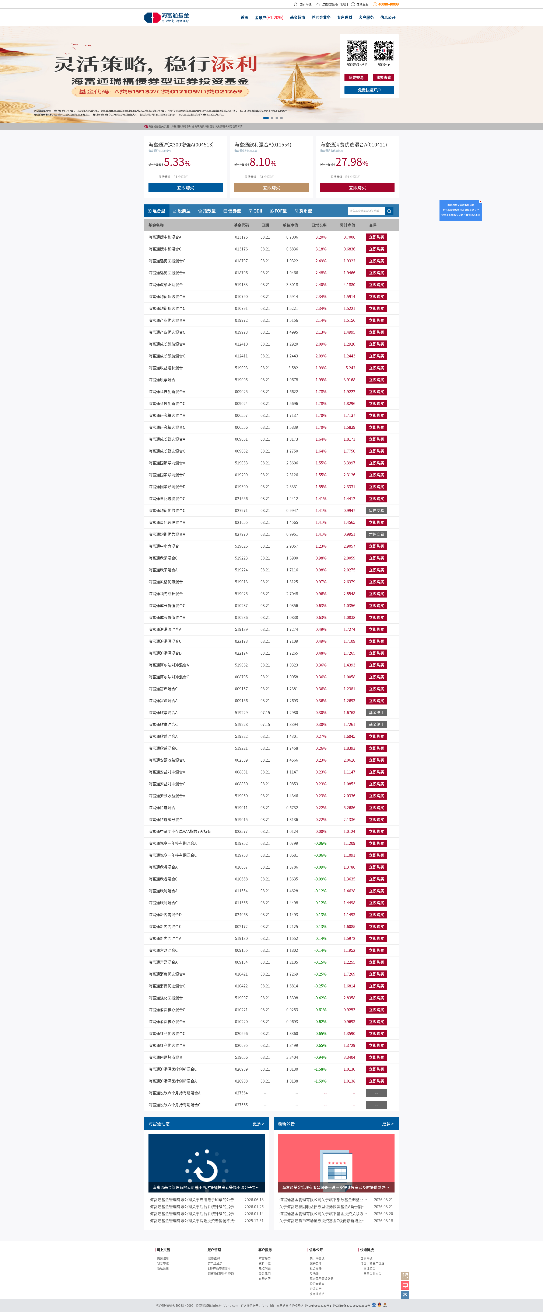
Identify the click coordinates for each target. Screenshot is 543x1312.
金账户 (269, 17)
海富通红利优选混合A (166, 1045)
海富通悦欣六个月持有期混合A (174, 1093)
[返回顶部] (405, 1295)
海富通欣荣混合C (163, 558)
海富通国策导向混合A (166, 463)
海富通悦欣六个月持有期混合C (174, 1105)
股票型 (184, 211)
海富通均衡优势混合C (166, 510)
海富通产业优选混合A (166, 320)
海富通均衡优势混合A (166, 534)
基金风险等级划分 (321, 1278)
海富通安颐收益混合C (166, 760)
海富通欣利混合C (163, 903)
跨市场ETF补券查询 (221, 1273)
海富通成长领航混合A (166, 344)
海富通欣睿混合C (163, 879)
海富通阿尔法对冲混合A (168, 665)
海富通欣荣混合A (163, 570)
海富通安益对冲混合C (166, 784)
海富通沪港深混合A (164, 629)
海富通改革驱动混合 (165, 285)
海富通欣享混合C (163, 724)
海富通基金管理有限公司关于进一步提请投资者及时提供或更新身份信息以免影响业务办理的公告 (336, 1187)
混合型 (159, 211)
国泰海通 (306, 4)
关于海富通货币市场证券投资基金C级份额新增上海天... (323, 1221)
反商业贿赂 (317, 1293)
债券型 (234, 211)
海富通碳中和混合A (164, 237)
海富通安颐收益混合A (166, 796)
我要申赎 (163, 1263)
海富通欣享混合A (163, 712)
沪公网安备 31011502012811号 (351, 1305)
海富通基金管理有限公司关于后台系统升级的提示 (192, 1207)
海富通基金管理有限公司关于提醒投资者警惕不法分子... (194, 1221)
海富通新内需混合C (164, 926)
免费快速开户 (369, 90)
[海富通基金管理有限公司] (167, 18)
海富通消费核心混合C (166, 1010)
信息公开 (388, 17)
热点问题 (265, 1268)
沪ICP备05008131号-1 (318, 1305)
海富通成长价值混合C (166, 605)
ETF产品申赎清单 (219, 1268)
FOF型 (281, 211)
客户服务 (366, 17)
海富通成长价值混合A (166, 617)
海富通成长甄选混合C (166, 451)
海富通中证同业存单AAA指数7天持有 (179, 831)
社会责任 (316, 1268)
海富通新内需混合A (164, 938)
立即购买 (185, 188)
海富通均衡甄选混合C (166, 308)
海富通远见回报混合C (166, 261)
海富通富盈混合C (163, 950)
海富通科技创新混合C (166, 403)
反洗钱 (314, 1273)
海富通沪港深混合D (165, 653)
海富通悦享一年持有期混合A (172, 843)
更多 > (258, 1124)
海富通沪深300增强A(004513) (181, 144)
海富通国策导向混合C (166, 475)
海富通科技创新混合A (166, 392)
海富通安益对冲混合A (166, 772)
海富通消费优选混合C (166, 986)
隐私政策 (163, 1268)
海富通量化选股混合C (166, 499)
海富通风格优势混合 (165, 582)
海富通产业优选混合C (166, 332)
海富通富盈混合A (163, 962)
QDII (257, 211)
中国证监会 (368, 1268)
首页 (244, 17)
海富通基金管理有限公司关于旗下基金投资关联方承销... (323, 1214)
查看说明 (183, 176)
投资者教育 (317, 1283)
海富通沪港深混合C (164, 641)
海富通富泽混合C (163, 689)
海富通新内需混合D (165, 915)
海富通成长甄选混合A (166, 439)
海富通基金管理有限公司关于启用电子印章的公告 (192, 1200)
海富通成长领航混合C (166, 356)
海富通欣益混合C (163, 748)
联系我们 (265, 1273)
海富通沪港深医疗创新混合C (172, 1069)
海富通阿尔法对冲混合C (168, 677)
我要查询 (383, 77)
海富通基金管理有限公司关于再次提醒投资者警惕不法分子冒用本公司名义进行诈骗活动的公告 (207, 1187)
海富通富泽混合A (163, 701)
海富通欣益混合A (163, 736)
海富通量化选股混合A (166, 522)
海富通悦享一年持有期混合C (172, 855)
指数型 (209, 211)
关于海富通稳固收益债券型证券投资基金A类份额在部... (323, 1207)
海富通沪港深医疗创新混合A (172, 1081)
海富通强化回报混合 (165, 998)
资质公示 (316, 1288)
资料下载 (265, 1263)
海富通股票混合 (161, 380)
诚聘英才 (316, 1263)
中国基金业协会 (371, 1273)
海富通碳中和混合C (164, 249)
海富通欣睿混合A (163, 867)
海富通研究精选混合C (166, 427)
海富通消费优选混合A (166, 974)
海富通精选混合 (161, 808)
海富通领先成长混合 (165, 594)
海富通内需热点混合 (165, 1057)
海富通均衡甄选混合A (166, 296)
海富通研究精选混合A (166, 415)
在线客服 (362, 4)
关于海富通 (317, 1258)
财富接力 (265, 1258)
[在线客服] (405, 1285)
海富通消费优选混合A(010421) (353, 144)
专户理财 (344, 17)
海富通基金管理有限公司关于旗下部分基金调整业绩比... (323, 1200)
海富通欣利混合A (163, 891)
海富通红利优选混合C (166, 1033)
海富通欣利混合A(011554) (262, 144)
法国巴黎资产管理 (334, 4)
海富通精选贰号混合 (165, 819)
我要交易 (356, 77)
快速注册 (163, 1258)
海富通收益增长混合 (165, 368)
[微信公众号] (405, 1276)
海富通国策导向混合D (166, 487)
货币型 (305, 211)
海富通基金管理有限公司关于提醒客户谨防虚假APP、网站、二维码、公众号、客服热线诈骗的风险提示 (206, 126)
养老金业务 (321, 17)
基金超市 (297, 17)
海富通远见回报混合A (166, 273)
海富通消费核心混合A (166, 1022)
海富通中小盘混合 (163, 546)
